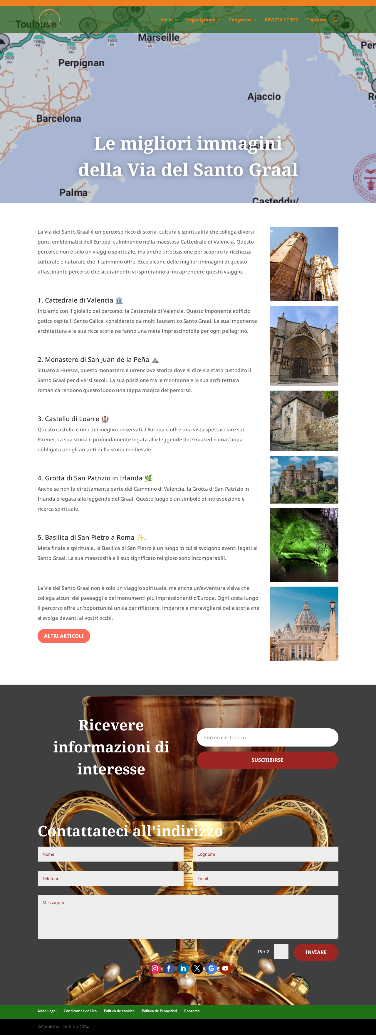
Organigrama (200, 20)
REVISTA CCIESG (282, 20)
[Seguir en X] (197, 968)
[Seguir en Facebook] (169, 968)
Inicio (166, 20)
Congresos (240, 20)
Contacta (192, 1010)
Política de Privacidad (159, 1010)
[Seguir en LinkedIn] (183, 968)
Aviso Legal (47, 1010)
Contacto (316, 20)
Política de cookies (119, 1010)
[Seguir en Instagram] (155, 968)
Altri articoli (64, 635)
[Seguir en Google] (211, 968)
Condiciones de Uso (80, 1010)
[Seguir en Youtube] (225, 968)
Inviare (316, 952)
